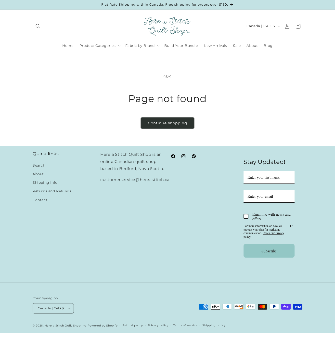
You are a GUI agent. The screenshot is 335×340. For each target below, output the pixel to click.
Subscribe (269, 250)
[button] (38, 26)
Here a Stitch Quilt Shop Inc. (66, 325)
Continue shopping (167, 123)
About (38, 173)
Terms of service (185, 325)
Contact (40, 199)
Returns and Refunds (52, 191)
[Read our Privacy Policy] (292, 226)
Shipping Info (45, 182)
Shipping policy (214, 325)
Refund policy (132, 325)
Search (39, 165)
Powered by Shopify (103, 325)
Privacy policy (158, 325)
